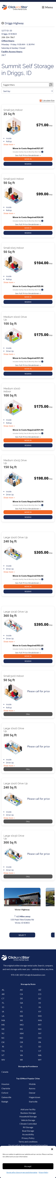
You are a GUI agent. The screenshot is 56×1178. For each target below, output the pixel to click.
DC (39, 998)
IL (21, 1007)
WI (21, 1059)
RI (3, 1046)
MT (39, 1024)
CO (39, 994)
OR (21, 1042)
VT (3, 1055)
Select (22, 935)
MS (3, 1024)
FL (3, 1002)
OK (3, 1042)
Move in (28, 159)
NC (3, 1038)
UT (39, 1051)
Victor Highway (22, 909)
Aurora (31, 1088)
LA (3, 1016)
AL (3, 989)
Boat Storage (28, 1131)
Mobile (31, 1084)
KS (21, 1011)
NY (39, 1033)
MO (21, 1024)
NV (21, 1029)
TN (3, 1051)
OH (39, 1038)
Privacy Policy (43, 1172)
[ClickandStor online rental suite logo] (15, 7)
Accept (28, 1166)
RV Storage (28, 1127)
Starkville (31, 1101)
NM (21, 1033)
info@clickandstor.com (34, 975)
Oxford (4, 1092)
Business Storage (28, 1113)
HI (40, 1002)
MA (3, 1020)
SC (21, 1046)
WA (39, 1055)
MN (39, 1020)
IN (40, 1007)
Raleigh (4, 1101)
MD (39, 1016)
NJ (3, 1033)
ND (21, 1038)
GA (21, 1002)
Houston (4, 1084)
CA (21, 994)
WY (39, 1059)
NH (39, 1029)
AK (21, 989)
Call (28, 714)
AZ (39, 989)
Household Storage (28, 1116)
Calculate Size (48, 100)
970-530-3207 (17, 975)
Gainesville (4, 1097)
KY (39, 1011)
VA (21, 1055)
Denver (31, 1092)
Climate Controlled (28, 1123)
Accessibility (28, 1134)
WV (3, 1059)
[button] (52, 1149)
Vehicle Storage (28, 1120)
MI (21, 1020)
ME (21, 1016)
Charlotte (4, 1088)
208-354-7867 (8, 37)
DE (21, 998)
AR (3, 994)
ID (3, 1007)
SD (39, 1046)
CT (3, 998)
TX (21, 1051)
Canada (4, 1072)
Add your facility (28, 1109)
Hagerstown (31, 1097)
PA (39, 1042)
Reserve (28, 164)
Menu (49, 7)
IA (3, 1011)
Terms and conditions (28, 1141)
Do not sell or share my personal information (22, 1172)
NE (3, 1029)
